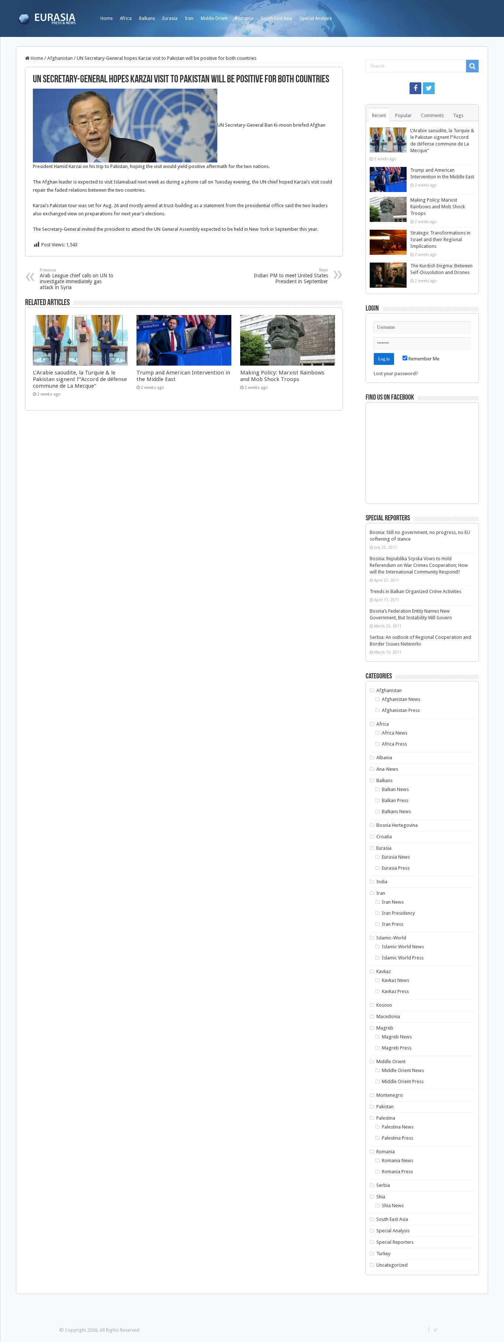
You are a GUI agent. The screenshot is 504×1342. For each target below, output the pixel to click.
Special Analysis (316, 18)
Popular (403, 115)
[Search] (472, 66)
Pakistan (385, 1106)
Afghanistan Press (401, 710)
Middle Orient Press (403, 1081)
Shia (380, 1196)
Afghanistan (60, 58)
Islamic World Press (403, 958)
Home (106, 18)
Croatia (384, 836)
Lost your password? (396, 373)
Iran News (393, 902)
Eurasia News (396, 857)
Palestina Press (397, 1138)
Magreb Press (396, 1048)
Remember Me (423, 359)
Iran (189, 18)
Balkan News (395, 789)
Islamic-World (391, 938)
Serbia (383, 1185)
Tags (458, 115)
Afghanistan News (401, 699)
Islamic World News (403, 946)
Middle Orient (214, 18)
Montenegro (389, 1095)
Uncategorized (392, 1265)
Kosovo (384, 1005)
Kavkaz (383, 971)
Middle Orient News (403, 1070)
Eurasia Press (396, 868)
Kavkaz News (395, 980)
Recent (379, 115)
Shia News (393, 1205)
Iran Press (392, 924)
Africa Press (394, 744)
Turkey (383, 1253)
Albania (384, 757)
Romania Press (397, 1171)
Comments (432, 115)
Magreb (384, 1028)
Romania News (397, 1160)
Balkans (147, 18)
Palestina (385, 1118)
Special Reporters (395, 1242)
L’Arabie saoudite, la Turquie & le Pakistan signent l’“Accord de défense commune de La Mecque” (80, 379)
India (381, 881)
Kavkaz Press (395, 991)
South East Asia (276, 18)
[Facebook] (415, 88)
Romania (244, 18)
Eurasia (169, 18)
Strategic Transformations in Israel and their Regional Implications (440, 239)
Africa (126, 18)
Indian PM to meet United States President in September (291, 276)
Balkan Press (395, 800)
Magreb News (397, 1037)
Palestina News (398, 1127)
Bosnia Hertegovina (397, 825)
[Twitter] (429, 88)
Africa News (394, 733)
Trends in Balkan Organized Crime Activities (415, 591)
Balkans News (396, 811)
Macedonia (388, 1016)
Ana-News (387, 769)
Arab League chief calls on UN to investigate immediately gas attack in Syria (76, 279)
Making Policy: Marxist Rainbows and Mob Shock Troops (282, 376)
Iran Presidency (398, 913)
